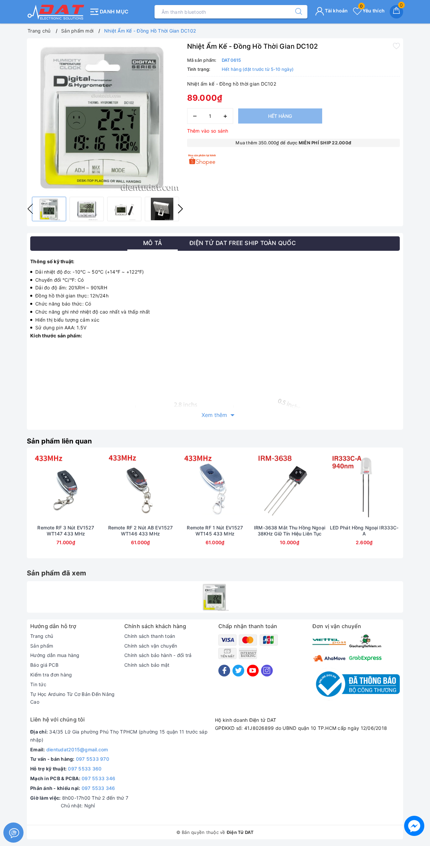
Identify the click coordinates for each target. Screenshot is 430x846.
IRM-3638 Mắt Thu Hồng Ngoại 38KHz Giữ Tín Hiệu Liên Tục (289, 530)
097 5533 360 (84, 768)
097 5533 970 (92, 759)
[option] (105, 117)
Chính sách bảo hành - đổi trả (157, 655)
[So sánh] (97, 488)
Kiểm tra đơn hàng (51, 674)
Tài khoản (336, 10)
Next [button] (180, 209)
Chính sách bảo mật (147, 665)
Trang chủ (41, 636)
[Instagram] (267, 670)
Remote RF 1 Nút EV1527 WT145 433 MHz (215, 530)
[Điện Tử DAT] (56, 12)
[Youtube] (253, 670)
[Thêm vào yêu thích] (396, 46)
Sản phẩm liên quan (59, 441)
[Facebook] (224, 670)
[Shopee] (202, 160)
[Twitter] (238, 670)
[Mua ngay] (34, 488)
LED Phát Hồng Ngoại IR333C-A (364, 530)
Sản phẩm (41, 646)
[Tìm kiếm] (295, 11)
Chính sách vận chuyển (150, 646)
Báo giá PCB (44, 665)
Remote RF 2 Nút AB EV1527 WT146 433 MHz (140, 530)
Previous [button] (12, 508)
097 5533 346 (98, 778)
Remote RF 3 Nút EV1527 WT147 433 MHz (65, 530)
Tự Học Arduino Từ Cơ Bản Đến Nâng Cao (72, 698)
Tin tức (38, 684)
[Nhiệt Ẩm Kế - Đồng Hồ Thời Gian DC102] (215, 597)
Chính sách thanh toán (149, 636)
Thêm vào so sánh (207, 131)
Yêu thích (372, 10)
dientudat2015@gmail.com (77, 749)
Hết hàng (280, 116)
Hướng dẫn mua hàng (55, 655)
